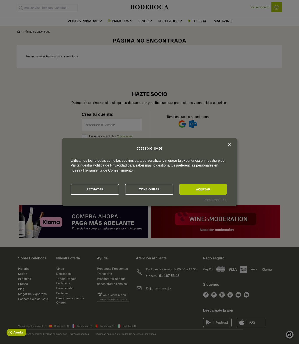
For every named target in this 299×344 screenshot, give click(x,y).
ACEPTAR (203, 189)
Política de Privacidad (110, 165)
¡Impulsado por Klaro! (215, 199)
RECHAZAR (95, 189)
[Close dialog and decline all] (229, 145)
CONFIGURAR (149, 189)
